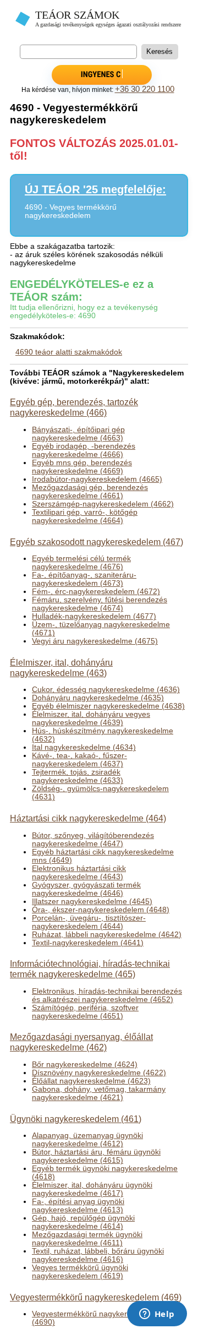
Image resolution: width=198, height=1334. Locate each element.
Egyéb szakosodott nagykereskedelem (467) (96, 542)
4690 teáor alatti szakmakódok (68, 352)
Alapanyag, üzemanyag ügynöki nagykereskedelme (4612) (87, 1139)
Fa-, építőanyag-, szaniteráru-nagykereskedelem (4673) (84, 579)
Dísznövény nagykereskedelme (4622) (99, 1073)
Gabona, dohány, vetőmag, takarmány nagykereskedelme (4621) (99, 1093)
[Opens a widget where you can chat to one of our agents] (157, 1314)
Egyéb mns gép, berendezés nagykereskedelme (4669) (82, 467)
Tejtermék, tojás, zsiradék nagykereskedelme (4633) (77, 776)
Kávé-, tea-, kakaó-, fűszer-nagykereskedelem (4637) (79, 760)
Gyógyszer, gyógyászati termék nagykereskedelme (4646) (86, 889)
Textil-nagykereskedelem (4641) (88, 943)
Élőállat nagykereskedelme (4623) (91, 1081)
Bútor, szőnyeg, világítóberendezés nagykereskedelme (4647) (93, 839)
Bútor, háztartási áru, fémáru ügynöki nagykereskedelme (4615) (96, 1156)
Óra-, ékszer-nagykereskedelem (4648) (100, 910)
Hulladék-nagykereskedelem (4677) (94, 616)
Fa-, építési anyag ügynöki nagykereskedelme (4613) (78, 1205)
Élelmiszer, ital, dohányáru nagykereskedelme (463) (61, 667)
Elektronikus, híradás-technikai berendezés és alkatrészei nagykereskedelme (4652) (107, 995)
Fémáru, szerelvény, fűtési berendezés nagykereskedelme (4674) (99, 604)
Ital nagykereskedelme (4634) (84, 747)
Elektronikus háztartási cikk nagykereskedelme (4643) (79, 872)
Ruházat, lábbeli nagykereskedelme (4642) (107, 934)
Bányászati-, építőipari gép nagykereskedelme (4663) (78, 434)
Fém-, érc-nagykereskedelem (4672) (96, 591)
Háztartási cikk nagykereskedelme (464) (88, 818)
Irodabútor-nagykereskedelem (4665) (97, 479)
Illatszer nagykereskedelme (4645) (92, 901)
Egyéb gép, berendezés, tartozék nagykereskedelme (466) (74, 407)
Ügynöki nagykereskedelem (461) (75, 1119)
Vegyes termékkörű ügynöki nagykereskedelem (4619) (80, 1272)
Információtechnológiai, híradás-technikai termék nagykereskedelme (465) (90, 969)
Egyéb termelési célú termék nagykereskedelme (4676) (81, 562)
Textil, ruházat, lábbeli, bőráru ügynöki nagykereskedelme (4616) (98, 1255)
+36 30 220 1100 (144, 89)
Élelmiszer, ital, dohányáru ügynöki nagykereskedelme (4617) (92, 1189)
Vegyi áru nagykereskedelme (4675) (95, 641)
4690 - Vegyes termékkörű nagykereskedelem (71, 211)
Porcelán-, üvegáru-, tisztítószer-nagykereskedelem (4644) (89, 922)
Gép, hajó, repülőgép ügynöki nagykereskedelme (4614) (83, 1222)
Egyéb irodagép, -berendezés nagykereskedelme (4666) (83, 450)
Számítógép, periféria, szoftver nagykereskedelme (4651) (85, 1012)
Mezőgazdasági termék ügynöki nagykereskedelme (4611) (87, 1238)
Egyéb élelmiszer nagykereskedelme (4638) (108, 706)
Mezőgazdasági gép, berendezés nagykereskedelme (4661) (90, 491)
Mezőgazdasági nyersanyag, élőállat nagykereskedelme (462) (81, 1042)
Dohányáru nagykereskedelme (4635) (98, 698)
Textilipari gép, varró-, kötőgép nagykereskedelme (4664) (85, 516)
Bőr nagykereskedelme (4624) (85, 1064)
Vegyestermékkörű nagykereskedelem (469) (96, 1297)
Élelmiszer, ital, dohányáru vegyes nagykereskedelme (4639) (91, 718)
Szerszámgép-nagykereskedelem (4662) (103, 504)
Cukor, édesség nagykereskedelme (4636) (106, 689)
